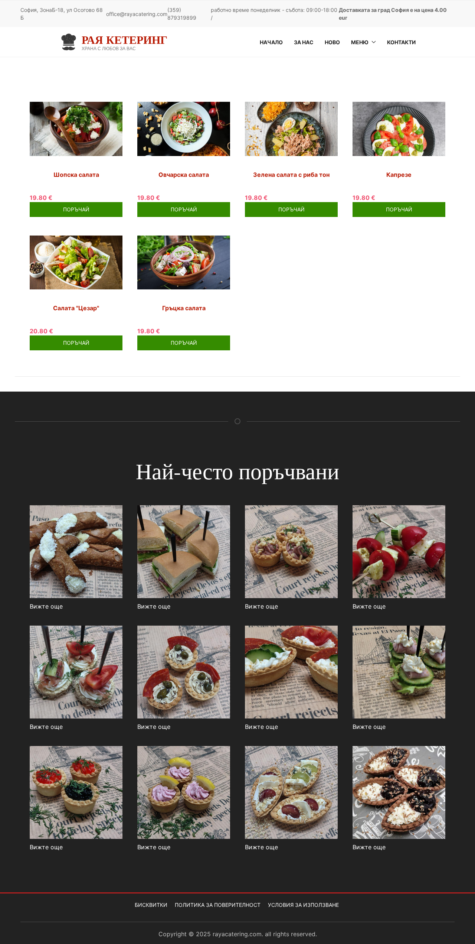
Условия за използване (303, 905)
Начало (271, 42)
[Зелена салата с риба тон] (291, 128)
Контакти (401, 42)
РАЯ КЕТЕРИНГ (124, 39)
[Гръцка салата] (183, 262)
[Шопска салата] (76, 128)
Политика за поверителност (218, 905)
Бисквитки (151, 905)
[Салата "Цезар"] (76, 262)
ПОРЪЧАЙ (76, 209)
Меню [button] (359, 42)
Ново (332, 42)
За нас (304, 42)
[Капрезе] (399, 128)
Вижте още (46, 606)
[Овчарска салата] (183, 128)
